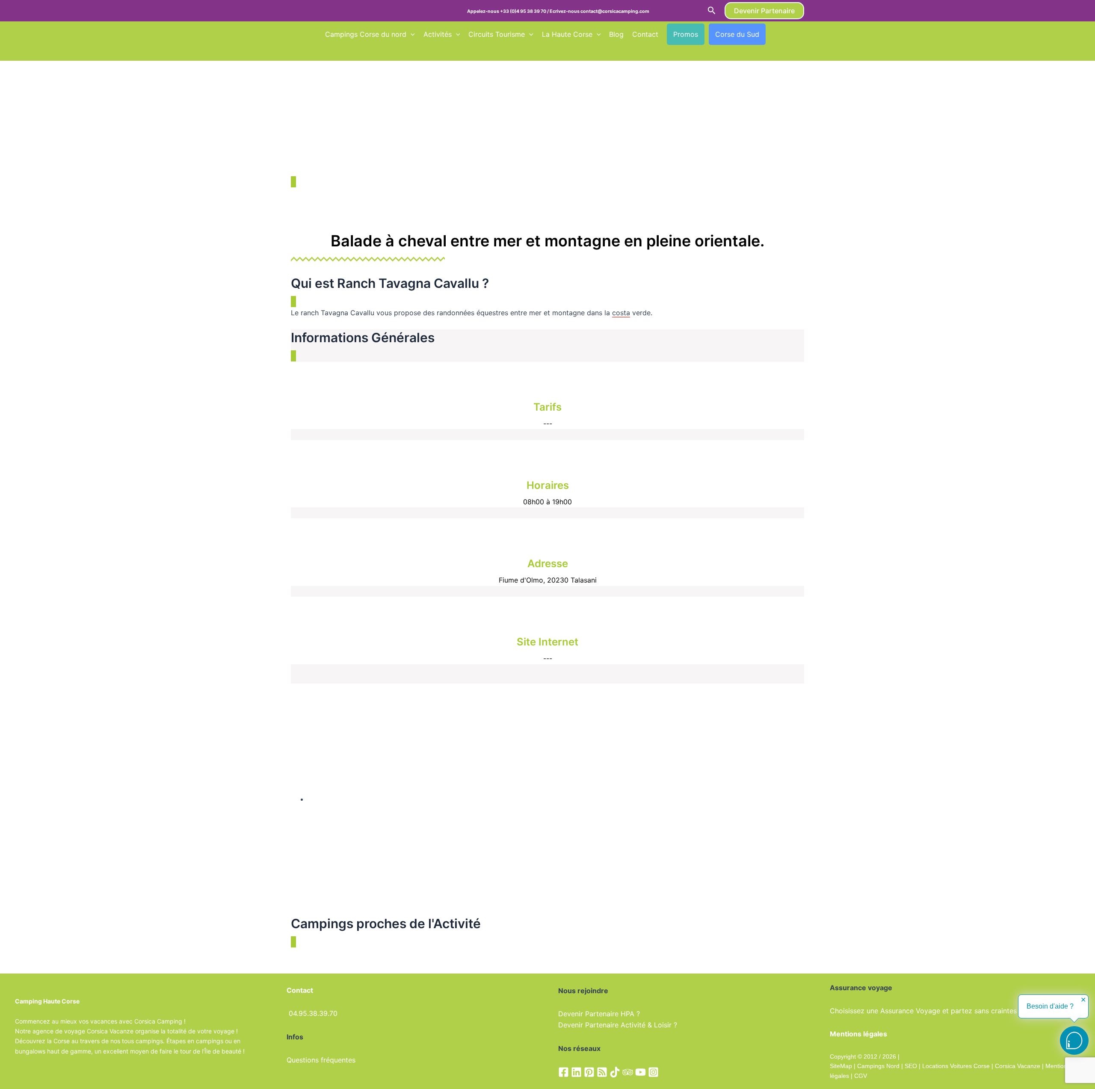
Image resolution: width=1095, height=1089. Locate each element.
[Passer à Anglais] (790, 34)
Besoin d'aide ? (1050, 1006)
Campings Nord (878, 1065)
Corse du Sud (737, 34)
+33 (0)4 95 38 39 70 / (525, 11)
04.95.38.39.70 (313, 1013)
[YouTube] (640, 1072)
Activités (437, 34)
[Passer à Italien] (345, 52)
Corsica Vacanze (1017, 1065)
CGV (860, 1075)
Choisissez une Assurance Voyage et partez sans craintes (923, 1010)
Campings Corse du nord (365, 34)
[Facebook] (563, 1072)
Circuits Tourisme (496, 34)
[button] (711, 11)
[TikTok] (615, 1072)
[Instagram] (653, 1072)
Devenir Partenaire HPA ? (599, 1013)
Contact (645, 34)
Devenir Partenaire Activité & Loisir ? (617, 1025)
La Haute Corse (567, 34)
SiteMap (841, 1065)
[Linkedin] (576, 1072)
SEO (910, 1065)
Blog (616, 34)
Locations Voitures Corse (956, 1065)
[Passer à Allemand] (329, 52)
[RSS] (602, 1072)
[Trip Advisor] (627, 1072)
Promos (685, 34)
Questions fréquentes (321, 1060)
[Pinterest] (589, 1072)
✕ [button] (1083, 1000)
